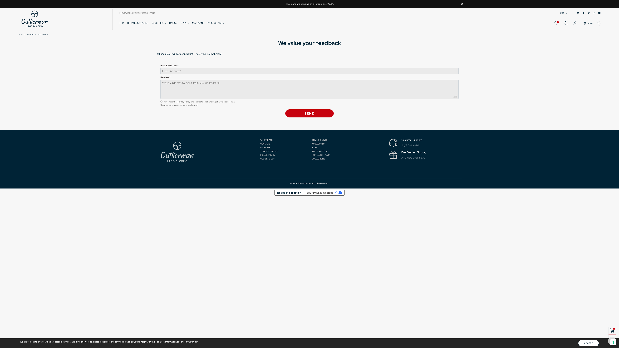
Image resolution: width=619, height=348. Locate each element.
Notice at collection (289, 192)
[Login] (575, 23)
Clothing (158, 23)
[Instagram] (594, 13)
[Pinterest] (588, 13)
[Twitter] (578, 13)
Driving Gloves (137, 23)
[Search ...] (566, 23)
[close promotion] (461, 4)
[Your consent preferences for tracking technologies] (613, 342)
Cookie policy (267, 159)
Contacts (265, 144)
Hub (121, 23)
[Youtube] (599, 13)
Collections (318, 159)
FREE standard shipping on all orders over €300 (309, 3)
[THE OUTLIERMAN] (35, 19)
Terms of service (269, 151)
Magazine (265, 147)
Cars (184, 23)
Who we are (215, 23)
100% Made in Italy (320, 155)
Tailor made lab (320, 151)
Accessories (318, 144)
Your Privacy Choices (320, 192)
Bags (172, 23)
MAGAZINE (198, 23)
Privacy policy (267, 155)
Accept (588, 343)
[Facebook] (583, 13)
